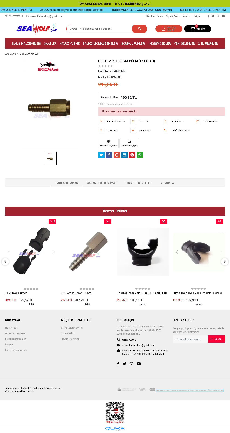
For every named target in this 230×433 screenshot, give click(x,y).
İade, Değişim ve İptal (16, 350)
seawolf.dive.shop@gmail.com (138, 345)
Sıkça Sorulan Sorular (72, 327)
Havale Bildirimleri (70, 339)
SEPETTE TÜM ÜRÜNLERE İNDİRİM (194, 10)
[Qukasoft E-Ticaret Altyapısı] (115, 429)
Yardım (186, 16)
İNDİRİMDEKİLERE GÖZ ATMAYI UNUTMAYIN (133, 10)
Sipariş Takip (172, 16)
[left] (5, 262)
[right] (225, 262)
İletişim (197, 16)
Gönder (218, 339)
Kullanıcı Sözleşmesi (16, 339)
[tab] (66, 183)
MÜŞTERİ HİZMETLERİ (76, 320)
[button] (197, 28)
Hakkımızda (11, 327)
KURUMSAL (13, 320)
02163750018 (129, 339)
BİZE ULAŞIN (125, 320)
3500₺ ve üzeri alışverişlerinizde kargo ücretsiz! (63, 10)
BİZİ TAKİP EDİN (183, 320)
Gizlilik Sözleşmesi (15, 333)
